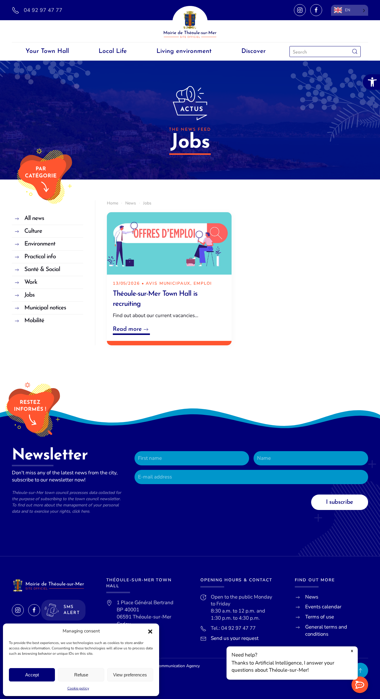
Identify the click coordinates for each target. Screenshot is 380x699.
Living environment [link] (184, 51)
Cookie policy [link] (78, 688)
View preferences (130, 674)
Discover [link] (253, 51)
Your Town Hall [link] (47, 51)
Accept (32, 674)
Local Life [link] (113, 51)
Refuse (81, 674)
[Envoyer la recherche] (355, 51)
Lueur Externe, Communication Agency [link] (164, 666)
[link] (371, 82)
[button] (150, 631)
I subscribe (339, 502)
